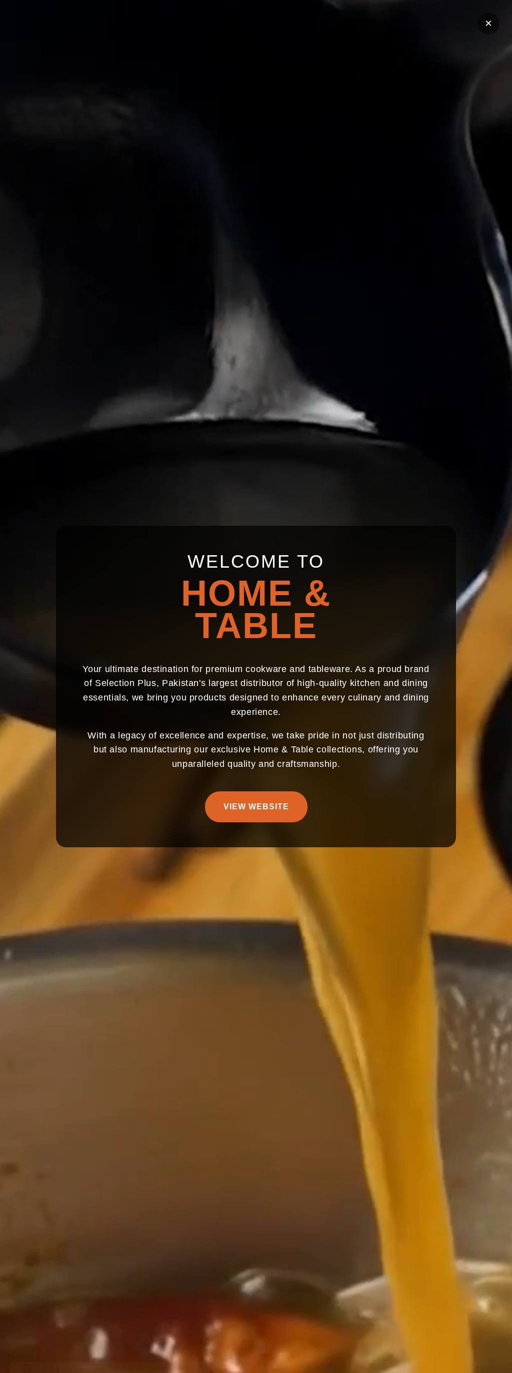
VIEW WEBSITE (256, 806)
